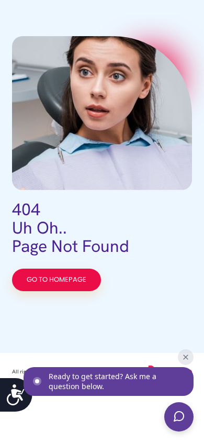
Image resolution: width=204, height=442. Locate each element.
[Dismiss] (186, 357)
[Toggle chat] (179, 417)
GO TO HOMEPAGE (56, 280)
